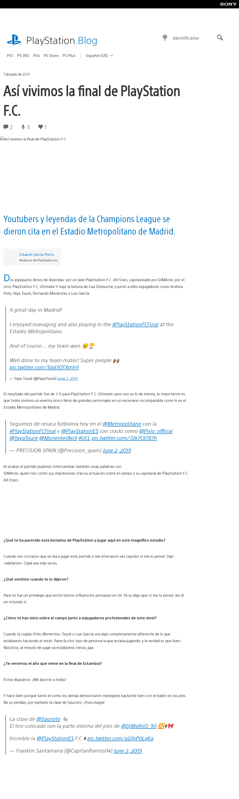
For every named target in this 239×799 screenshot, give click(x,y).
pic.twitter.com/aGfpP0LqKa (120, 738)
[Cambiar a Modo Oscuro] (165, 38)
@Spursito (48, 718)
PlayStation (62, 39)
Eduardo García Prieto (36, 254)
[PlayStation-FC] (96, 510)
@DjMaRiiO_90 (138, 725)
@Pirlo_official (155, 430)
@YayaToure (24, 437)
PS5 (10, 55)
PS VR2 (23, 55)
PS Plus (69, 55)
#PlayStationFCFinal (135, 324)
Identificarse (186, 38)
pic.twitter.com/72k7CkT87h (124, 437)
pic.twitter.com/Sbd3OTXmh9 (44, 367)
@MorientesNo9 (58, 437)
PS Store (51, 55)
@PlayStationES (79, 430)
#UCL (84, 437)
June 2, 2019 (67, 378)
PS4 (36, 55)
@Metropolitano (122, 423)
